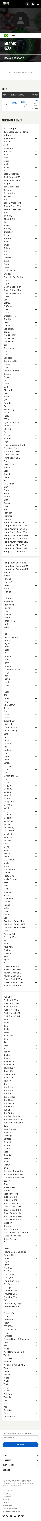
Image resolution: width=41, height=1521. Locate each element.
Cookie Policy (7, 1496)
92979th (14, 103)
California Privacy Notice (10, 1508)
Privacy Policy (7, 1494)
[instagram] (11, 1515)
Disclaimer (6, 1499)
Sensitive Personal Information (12, 1511)
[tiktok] (22, 1515)
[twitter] (7, 1515)
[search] (27, 4)
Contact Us (6, 1502)
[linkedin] (19, 1515)
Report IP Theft (7, 1505)
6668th (35, 101)
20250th (25, 102)
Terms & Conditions (9, 1491)
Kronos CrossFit (14, 58)
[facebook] (4, 1515)
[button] (38, 4)
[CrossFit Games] (6, 4)
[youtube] (15, 1515)
